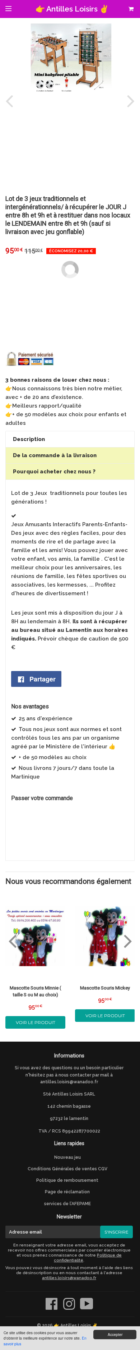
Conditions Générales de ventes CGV (67, 1168)
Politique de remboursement (67, 1180)
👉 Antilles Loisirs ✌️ (72, 8)
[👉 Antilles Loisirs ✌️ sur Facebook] (52, 1307)
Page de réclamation (67, 1191)
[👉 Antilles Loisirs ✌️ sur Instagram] (69, 1307)
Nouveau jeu (67, 1157)
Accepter (115, 1334)
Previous (10, 100)
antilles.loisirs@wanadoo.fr (69, 1081)
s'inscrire (116, 1232)
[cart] (130, 9)
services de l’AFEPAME (67, 1203)
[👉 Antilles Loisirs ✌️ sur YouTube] (86, 1307)
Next (129, 100)
